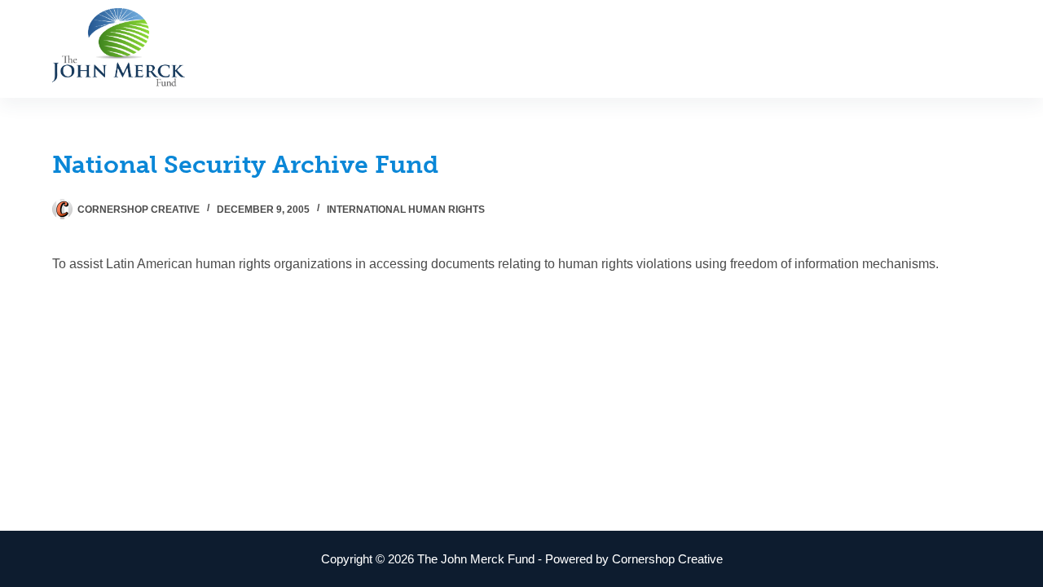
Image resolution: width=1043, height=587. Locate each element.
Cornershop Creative (667, 559)
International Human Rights (406, 209)
